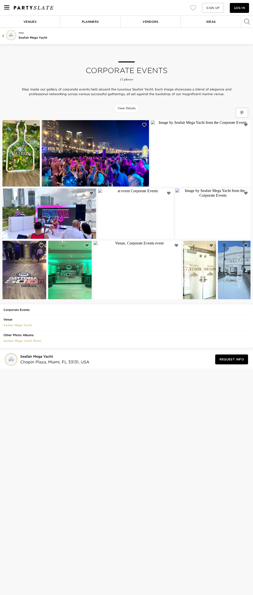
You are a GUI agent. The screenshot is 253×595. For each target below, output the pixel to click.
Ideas (211, 22)
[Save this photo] (35, 125)
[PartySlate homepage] (33, 8)
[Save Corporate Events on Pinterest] (242, 113)
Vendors (151, 22)
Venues (30, 22)
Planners (90, 22)
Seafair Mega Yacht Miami (22, 341)
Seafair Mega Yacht (33, 37)
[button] (193, 8)
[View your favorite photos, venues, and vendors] (193, 8)
